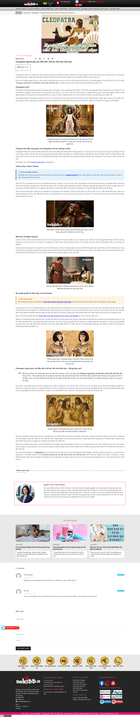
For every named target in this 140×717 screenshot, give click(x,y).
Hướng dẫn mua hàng (79, 686)
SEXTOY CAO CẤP (74, 8)
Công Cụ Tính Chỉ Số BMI (80, 697)
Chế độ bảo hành (77, 688)
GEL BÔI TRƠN (114, 8)
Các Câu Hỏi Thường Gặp (80, 690)
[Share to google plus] (44, 59)
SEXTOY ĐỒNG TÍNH (47, 8)
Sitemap (18, 708)
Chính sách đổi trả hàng (79, 684)
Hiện (26, 67)
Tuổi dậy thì (28, 55)
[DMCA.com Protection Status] (6, 716)
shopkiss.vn (20, 699)
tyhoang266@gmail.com (24, 701)
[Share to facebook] (36, 59)
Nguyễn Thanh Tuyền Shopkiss (54, 485)
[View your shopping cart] (45, 4)
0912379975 (100, 2)
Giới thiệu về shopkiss (79, 680)
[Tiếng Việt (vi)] (76, 5)
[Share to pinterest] (48, 59)
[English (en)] (80, 5)
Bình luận (121, 574)
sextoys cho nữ (72, 175)
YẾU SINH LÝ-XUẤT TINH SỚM (90, 8)
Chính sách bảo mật (78, 682)
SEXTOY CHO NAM (33, 8)
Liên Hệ (75, 692)
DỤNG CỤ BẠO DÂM (61, 8)
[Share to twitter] (40, 59)
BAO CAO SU (105, 8)
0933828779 (83, 2)
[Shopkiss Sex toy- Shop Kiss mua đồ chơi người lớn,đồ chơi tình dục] (31, 3)
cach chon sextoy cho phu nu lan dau (57, 302)
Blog (17, 704)
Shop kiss (39, 452)
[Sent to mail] (52, 59)
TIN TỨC (18, 12)
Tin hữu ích (19, 55)
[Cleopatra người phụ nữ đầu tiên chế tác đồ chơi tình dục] (70, 34)
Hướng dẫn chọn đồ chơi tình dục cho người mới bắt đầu (58, 316)
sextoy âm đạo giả (37, 162)
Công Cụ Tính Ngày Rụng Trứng (82, 699)
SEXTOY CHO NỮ (21, 8)
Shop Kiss (18, 706)
